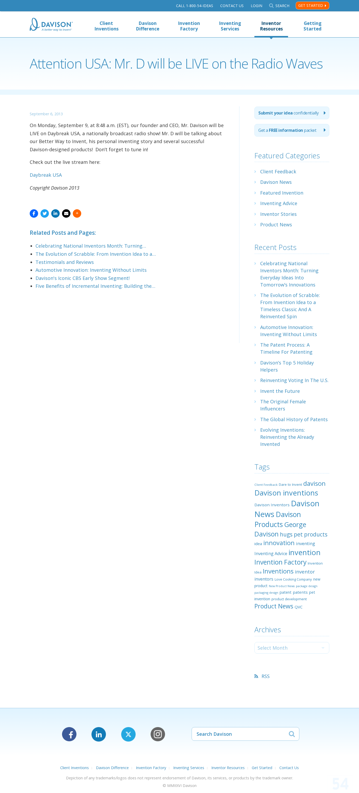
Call (194, 5)
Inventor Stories (278, 214)
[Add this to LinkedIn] (55, 213)
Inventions (278, 571)
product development (289, 599)
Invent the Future (280, 391)
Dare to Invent (290, 484)
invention (305, 552)
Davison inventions (286, 493)
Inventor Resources (271, 26)
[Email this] (66, 213)
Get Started (310, 5)
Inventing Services (230, 26)
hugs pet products (303, 534)
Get (287, 130)
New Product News (282, 586)
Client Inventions (106, 26)
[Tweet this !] (44, 213)
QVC (298, 606)
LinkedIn (98, 734)
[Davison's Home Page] (51, 25)
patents (300, 592)
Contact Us (232, 5)
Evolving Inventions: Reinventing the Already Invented (287, 437)
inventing (305, 543)
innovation (279, 543)
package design (306, 586)
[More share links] (77, 213)
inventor (305, 571)
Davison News (276, 182)
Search (282, 5)
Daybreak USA (46, 175)
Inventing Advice (278, 203)
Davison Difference (147, 26)
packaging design (266, 592)
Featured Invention (281, 193)
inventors (263, 579)
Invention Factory (189, 26)
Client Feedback (278, 171)
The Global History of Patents (294, 419)
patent (285, 592)
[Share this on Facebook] (34, 213)
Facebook (69, 734)
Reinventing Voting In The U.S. (294, 380)
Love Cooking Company (293, 579)
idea (258, 543)
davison (314, 483)
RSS (265, 676)
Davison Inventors (272, 504)
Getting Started (312, 26)
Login (256, 5)
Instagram (158, 734)
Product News (276, 224)
